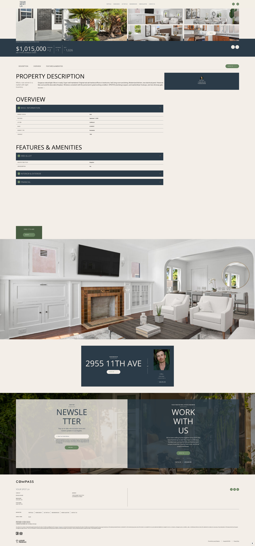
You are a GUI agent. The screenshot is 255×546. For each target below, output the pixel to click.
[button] (232, 66)
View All (211, 33)
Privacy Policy (60, 442)
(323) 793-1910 (202, 81)
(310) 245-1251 (188, 462)
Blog (30, 516)
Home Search (116, 4)
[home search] (233, 4)
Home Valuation (143, 4)
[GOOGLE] (234, 489)
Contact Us (74, 512)
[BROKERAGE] (237, 489)
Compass (61, 527)
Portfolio (109, 4)
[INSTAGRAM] (231, 489)
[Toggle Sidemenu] (237, 4)
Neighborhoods (133, 4)
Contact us (152, 4)
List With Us (124, 4)
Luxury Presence (216, 541)
